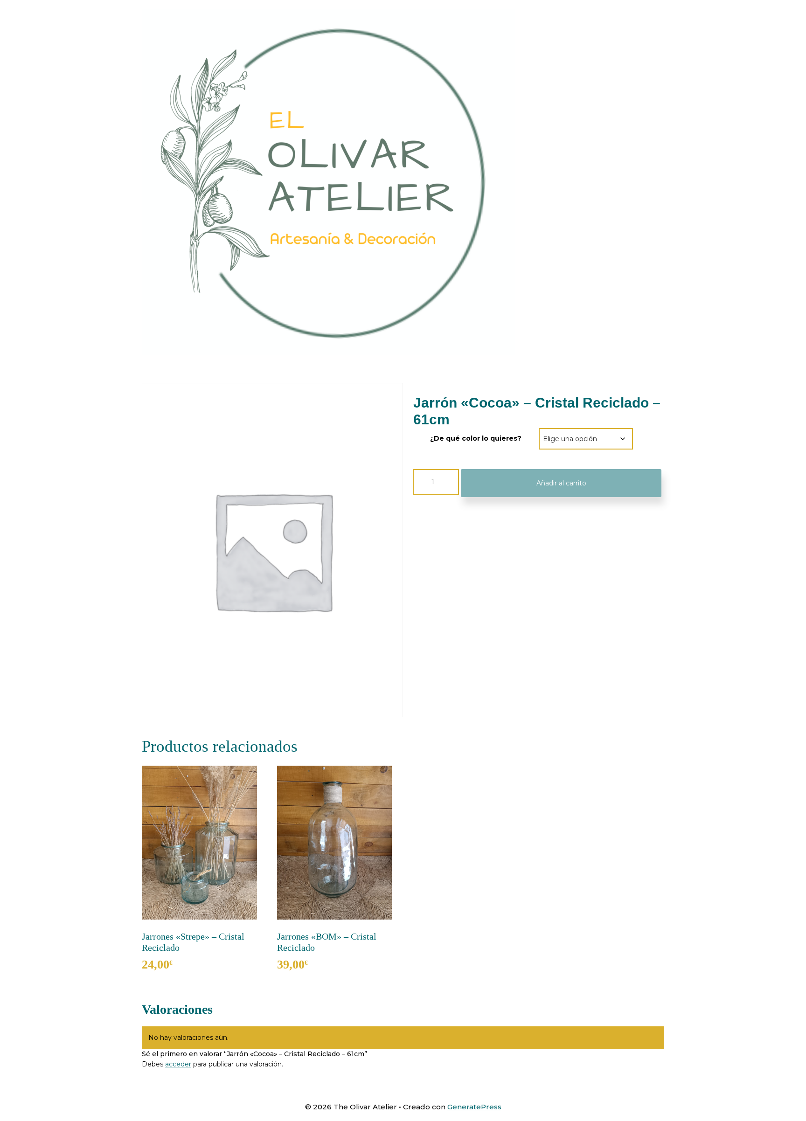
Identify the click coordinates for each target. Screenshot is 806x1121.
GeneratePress (474, 1106)
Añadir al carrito (561, 483)
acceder (178, 1064)
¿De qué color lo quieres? (475, 438)
